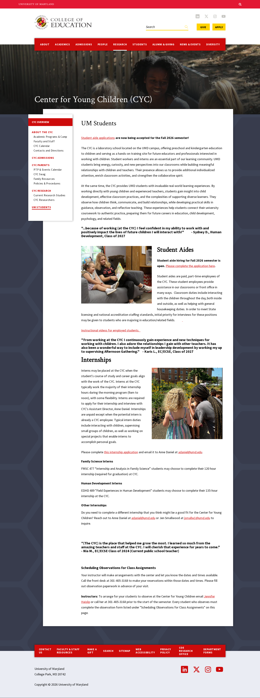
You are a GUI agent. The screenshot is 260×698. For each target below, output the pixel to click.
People (103, 44)
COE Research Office (186, 651)
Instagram (215, 16)
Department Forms (212, 651)
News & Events (190, 44)
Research (120, 44)
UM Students (41, 207)
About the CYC (42, 132)
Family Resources (44, 179)
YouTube (224, 16)
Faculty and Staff (44, 141)
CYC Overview (40, 122)
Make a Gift (92, 651)
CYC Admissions (43, 157)
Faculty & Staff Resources (68, 651)
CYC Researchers (44, 200)
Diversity (213, 44)
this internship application (121, 452)
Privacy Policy (165, 651)
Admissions (84, 44)
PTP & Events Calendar (48, 169)
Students (139, 44)
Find (186, 28)
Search (149, 23)
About (45, 44)
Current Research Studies (49, 195)
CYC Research (41, 190)
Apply (219, 27)
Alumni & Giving (163, 44)
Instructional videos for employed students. (111, 330)
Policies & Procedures (47, 183)
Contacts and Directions (48, 150)
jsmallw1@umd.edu (197, 518)
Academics (62, 44)
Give (203, 27)
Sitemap (124, 651)
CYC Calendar (42, 146)
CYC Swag (40, 174)
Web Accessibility (145, 651)
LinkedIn (198, 16)
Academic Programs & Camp (50, 136)
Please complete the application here (190, 266)
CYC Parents (41, 165)
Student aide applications (98, 138)
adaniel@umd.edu (190, 452)
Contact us (45, 651)
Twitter (206, 16)
